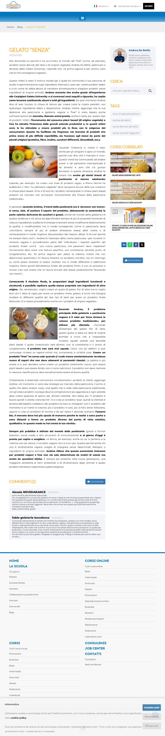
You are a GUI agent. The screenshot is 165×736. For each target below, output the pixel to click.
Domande (14, 606)
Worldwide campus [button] (128, 6)
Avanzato (90, 583)
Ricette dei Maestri (94, 618)
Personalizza (152, 716)
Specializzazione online (97, 601)
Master (88, 589)
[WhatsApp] (129, 244)
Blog (20, 27)
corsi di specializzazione (126, 113)
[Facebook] (135, 244)
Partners (13, 588)
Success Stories (17, 582)
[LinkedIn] (123, 244)
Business (89, 607)
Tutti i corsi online (94, 566)
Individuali (14, 695)
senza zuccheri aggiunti (126, 133)
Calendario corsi (93, 636)
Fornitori (13, 600)
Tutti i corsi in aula (18, 648)
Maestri (13, 577)
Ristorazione (91, 624)
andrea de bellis (121, 120)
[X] (141, 244)
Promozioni (91, 595)
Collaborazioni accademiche (23, 594)
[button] (102, 6)
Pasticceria (90, 630)
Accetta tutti (151, 707)
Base (87, 571)
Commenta (96, 481)
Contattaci (90, 659)
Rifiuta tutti (151, 725)
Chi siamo (14, 571)
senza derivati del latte (125, 126)
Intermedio (91, 577)
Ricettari (89, 613)
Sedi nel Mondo (93, 664)
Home (10, 27)
